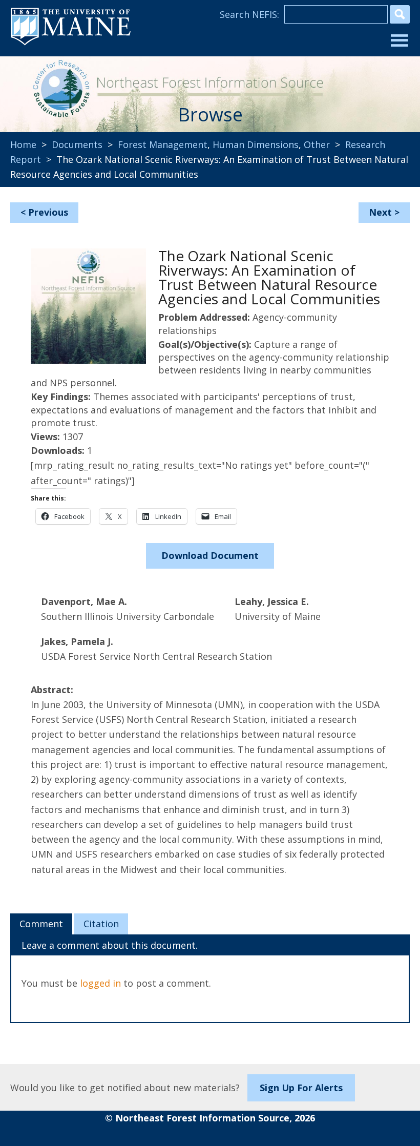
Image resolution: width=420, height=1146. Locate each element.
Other (317, 144)
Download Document (210, 555)
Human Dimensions (256, 144)
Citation (101, 924)
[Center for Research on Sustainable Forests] (58, 87)
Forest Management (162, 144)
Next (380, 212)
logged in (100, 983)
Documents (77, 144)
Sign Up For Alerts (301, 1087)
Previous (48, 212)
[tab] (41, 924)
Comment (41, 924)
